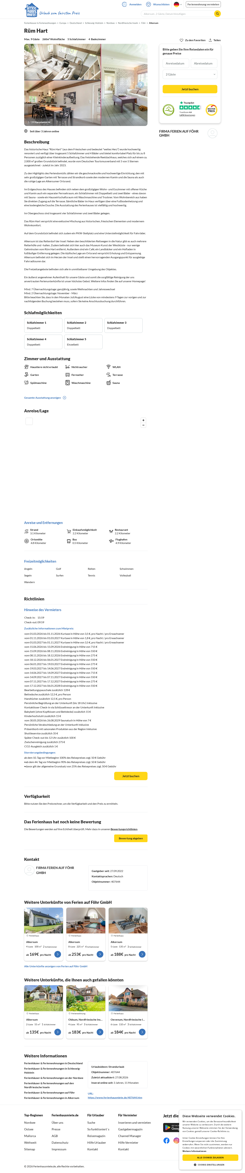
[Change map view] (29, 421)
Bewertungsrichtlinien (124, 829)
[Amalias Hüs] (128, 921)
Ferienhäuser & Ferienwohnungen (40, 23)
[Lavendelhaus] (128, 998)
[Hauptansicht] (86, 85)
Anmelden (135, 4)
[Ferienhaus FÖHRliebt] (43, 998)
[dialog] (210, 1140)
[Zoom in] (143, 420)
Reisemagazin (96, 1136)
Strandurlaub (116, 1066)
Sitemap (29, 1149)
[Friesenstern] (85, 998)
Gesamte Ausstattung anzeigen (42, 397)
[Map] (86, 465)
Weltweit (30, 1142)
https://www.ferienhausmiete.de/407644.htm (115, 1097)
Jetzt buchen (130, 776)
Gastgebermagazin (130, 1129)
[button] (210, 1164)
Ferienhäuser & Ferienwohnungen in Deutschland (53, 1063)
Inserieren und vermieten (134, 1122)
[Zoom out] (143, 425)
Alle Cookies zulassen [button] (210, 1157)
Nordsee (29, 1122)
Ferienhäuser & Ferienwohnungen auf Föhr (49, 1092)
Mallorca (30, 1136)
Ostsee (28, 1129)
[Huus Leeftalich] (43, 921)
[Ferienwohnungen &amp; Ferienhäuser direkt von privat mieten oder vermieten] (52, 13)
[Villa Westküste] (85, 921)
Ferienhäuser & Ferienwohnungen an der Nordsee (53, 1077)
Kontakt (92, 1149)
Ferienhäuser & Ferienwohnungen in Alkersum (51, 1097)
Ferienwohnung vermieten (203, 4)
